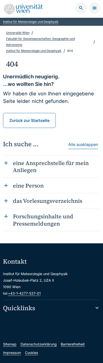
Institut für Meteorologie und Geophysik (30, 22)
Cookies (31, 352)
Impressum (12, 352)
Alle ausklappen (83, 144)
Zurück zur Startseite (29, 120)
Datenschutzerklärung (38, 344)
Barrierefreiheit (73, 344)
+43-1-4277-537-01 (24, 293)
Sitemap (9, 344)
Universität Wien (18, 33)
